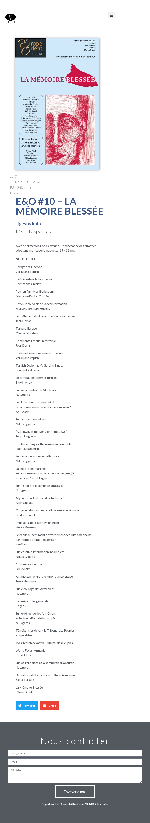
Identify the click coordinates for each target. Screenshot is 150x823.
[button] (111, 15)
